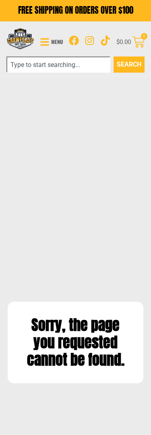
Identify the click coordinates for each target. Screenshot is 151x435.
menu (57, 42)
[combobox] (58, 64)
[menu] (45, 42)
